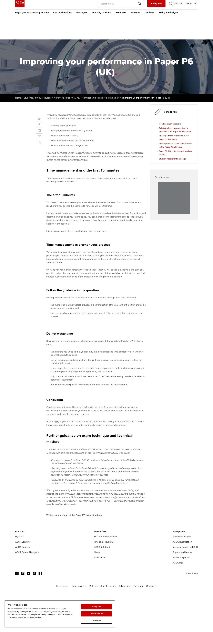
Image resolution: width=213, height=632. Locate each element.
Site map (138, 586)
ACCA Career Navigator (27, 552)
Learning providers (102, 12)
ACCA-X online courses (105, 536)
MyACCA (19, 536)
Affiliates (149, 12)
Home (18, 97)
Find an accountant (103, 541)
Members (121, 12)
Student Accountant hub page (172, 159)
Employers (81, 12)
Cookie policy (35, 617)
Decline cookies (96, 613)
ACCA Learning (23, 541)
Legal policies (79, 586)
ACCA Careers (22, 547)
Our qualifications (62, 12)
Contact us (151, 586)
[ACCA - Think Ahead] (19, 6)
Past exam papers (181, 557)
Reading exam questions (170, 124)
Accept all (96, 606)
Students (135, 12)
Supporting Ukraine (182, 552)
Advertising (124, 586)
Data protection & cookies (102, 586)
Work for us (99, 557)
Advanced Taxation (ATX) (66, 97)
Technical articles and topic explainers (100, 97)
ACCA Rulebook (102, 547)
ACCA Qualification (182, 541)
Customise (96, 621)
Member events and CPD (185, 547)
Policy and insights (168, 12)
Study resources (43, 97)
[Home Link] (192, 573)
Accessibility (62, 586)
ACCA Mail (178, 562)
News (97, 552)
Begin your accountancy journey (32, 12)
